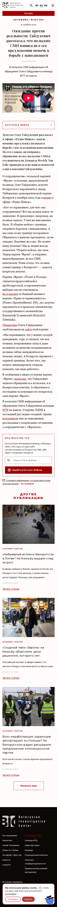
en (45, 5)
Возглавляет (10, 294)
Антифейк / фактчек (28, 20)
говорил (46, 197)
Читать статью (10, 589)
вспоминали (10, 418)
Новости (6, 860)
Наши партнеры (32, 845)
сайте (28, 329)
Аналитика (7, 840)
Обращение (9, 325)
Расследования (9, 835)
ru (41, 5)
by (37, 5)
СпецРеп (6, 864)
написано (20, 378)
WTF (5, 409)
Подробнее (10, 894)
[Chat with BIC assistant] (50, 900)
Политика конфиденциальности (35, 862)
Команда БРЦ (31, 840)
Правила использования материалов (36, 870)
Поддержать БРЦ (33, 835)
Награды (29, 850)
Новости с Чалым (10, 850)
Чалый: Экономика (10, 845)
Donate (28, 13)
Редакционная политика (36, 855)
